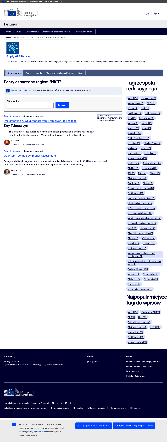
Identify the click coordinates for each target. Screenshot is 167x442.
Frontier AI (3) (134, 284)
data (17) (132, 118)
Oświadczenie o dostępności (139, 366)
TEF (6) (131, 173)
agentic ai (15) (149, 243)
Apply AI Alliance (21, 37)
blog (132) (132, 228)
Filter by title (13, 101)
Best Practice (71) (136, 193)
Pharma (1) (148, 183)
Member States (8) (152, 143)
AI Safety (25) (134, 279)
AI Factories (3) (151, 279)
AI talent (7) (133, 238)
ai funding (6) (133, 243)
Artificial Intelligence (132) (139, 322)
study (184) (133, 98)
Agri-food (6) (134, 183)
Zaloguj (145, 13)
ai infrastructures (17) (137, 248)
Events (39, 73)
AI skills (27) (133, 168)
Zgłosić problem (92, 361)
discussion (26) (134, 133)
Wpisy (33, 37)
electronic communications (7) (141, 198)
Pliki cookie (78, 408)
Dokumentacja (32, 31)
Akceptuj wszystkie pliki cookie (93, 425)
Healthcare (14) (135, 113)
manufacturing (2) (136, 103)
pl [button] (159, 13)
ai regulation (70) (149, 168)
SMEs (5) (151, 103)
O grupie (7, 31)
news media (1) (134, 153)
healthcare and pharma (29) (140, 213)
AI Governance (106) (137, 178)
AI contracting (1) (150, 274)
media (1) (145, 108)
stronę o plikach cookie (37, 431)
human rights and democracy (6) (142, 223)
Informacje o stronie (60, 408)
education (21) (134, 143)
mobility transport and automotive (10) (144, 218)
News (81, 73)
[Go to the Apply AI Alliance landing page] (12, 53)
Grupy (18, 31)
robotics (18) (133, 128)
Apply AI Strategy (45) (138, 269)
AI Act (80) (155, 173)
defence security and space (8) (141, 208)
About (28, 73)
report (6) (146, 128)
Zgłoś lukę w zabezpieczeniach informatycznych (25, 408)
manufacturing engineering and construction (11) (141, 254)
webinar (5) (146, 148)
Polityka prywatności (96, 408)
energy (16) (147, 123)
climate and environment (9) (140, 203)
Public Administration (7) (138, 138)
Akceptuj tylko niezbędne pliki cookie (134, 425)
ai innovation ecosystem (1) (140, 289)
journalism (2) (150, 153)
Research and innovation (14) (141, 188)
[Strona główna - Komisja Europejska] (23, 12)
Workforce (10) (148, 238)
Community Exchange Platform (60, 73)
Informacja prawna (117, 408)
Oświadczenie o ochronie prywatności (143, 361)
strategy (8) (133, 123)
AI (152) (131, 317)
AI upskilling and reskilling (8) (140, 233)
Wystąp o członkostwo (21, 90)
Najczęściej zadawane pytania (56, 31)
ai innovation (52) (148, 228)
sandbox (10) (133, 274)
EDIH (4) (142, 173)
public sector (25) (152, 113)
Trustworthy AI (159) (152, 163)
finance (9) (133, 108)
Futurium (12, 24)
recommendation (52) (137, 158)
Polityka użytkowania (84, 31)
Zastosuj (62, 105)
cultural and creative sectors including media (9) (144, 262)
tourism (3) (132, 148)
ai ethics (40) (133, 163)
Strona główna (14, 73)
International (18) (146, 118)
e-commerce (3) (148, 98)
